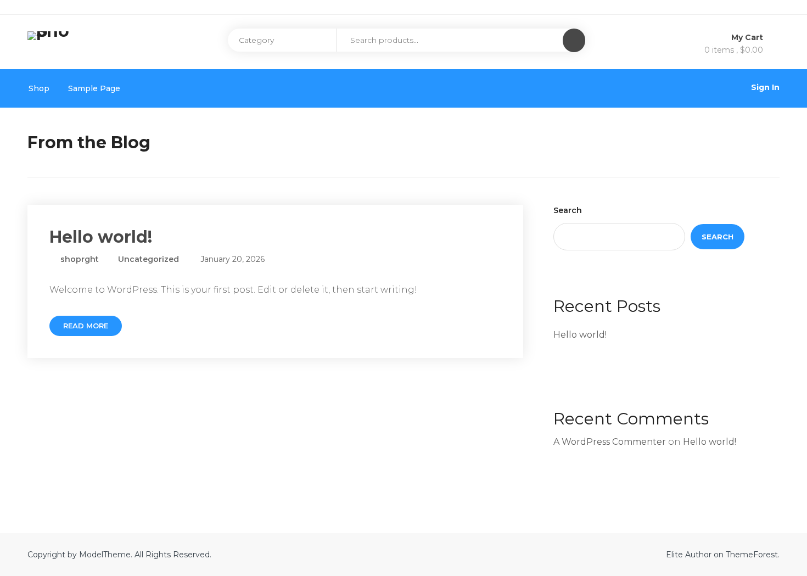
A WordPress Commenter (609, 442)
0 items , (733, 50)
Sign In (765, 87)
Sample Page (94, 88)
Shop (39, 88)
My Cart (748, 37)
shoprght (78, 259)
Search (567, 210)
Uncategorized (148, 259)
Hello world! (100, 237)
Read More (85, 325)
